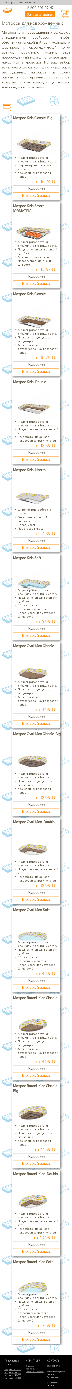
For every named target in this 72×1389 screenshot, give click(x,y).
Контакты (30, 1368)
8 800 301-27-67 (40, 7)
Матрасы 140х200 (12, 1375)
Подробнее (36, 188)
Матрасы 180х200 (12, 1372)
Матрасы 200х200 (12, 1369)
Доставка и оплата (35, 1371)
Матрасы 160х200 (12, 1377)
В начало (30, 1366)
